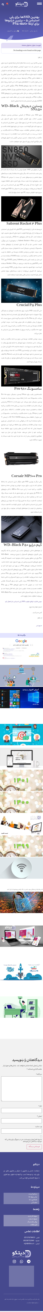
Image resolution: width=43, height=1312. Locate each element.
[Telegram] (28, 1261)
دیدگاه (39, 1074)
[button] (3, 4)
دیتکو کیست (32, 1194)
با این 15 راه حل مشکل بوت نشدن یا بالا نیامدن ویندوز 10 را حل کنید (25, 889)
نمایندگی (34, 1202)
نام (40, 1106)
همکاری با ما (33, 1199)
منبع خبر (39, 625)
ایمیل (39, 1116)
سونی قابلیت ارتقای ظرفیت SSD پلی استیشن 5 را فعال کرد (23, 601)
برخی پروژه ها (32, 1197)
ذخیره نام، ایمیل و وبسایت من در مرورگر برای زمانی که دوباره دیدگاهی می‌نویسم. (23, 1141)
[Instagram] (14, 1261)
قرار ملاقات (33, 1224)
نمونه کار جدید (32, 1216)
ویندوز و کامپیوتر (12, 31)
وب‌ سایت (38, 1127)
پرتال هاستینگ (32, 1222)
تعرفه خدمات (33, 1219)
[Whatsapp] (21, 1261)
